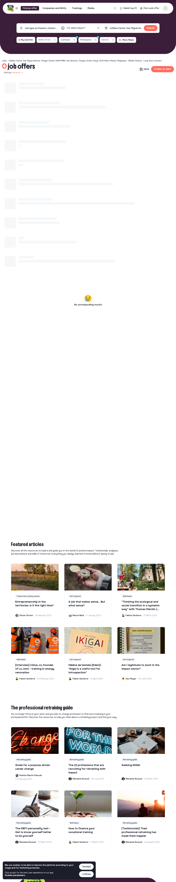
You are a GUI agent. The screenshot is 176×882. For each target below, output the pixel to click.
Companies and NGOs (54, 8)
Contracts (69, 39)
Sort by (12, 72)
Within (44, 40)
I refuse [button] (86, 874)
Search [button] (151, 28)
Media (91, 8)
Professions (89, 39)
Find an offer (30, 8)
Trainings (77, 8)
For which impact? (76, 28)
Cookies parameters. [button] (15, 875)
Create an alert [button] (162, 69)
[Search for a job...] (115, 8)
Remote (105, 40)
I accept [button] (86, 866)
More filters (128, 40)
